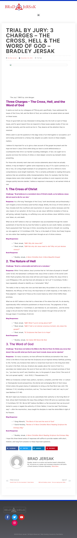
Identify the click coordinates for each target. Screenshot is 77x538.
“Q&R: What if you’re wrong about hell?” (38, 323)
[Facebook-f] (8, 517)
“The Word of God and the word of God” (40, 421)
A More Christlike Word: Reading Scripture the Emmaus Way (47, 435)
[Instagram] (15, 523)
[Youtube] (22, 517)
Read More (55, 466)
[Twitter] (15, 517)
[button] (38, 15)
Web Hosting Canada (47, 534)
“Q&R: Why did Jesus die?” (33, 243)
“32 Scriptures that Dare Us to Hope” (37, 332)
